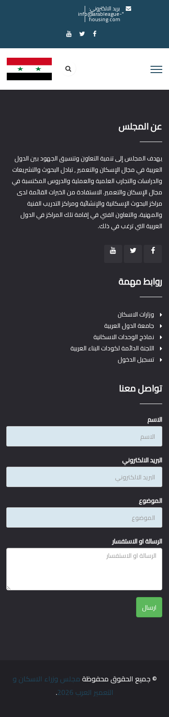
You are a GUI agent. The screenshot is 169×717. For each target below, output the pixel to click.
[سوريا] (29, 68)
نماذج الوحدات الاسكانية (123, 337)
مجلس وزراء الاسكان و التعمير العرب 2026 (63, 685)
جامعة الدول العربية (129, 325)
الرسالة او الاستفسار (137, 541)
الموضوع (150, 500)
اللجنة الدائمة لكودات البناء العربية (112, 348)
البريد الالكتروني (142, 459)
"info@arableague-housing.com (101, 16)
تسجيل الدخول (136, 359)
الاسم (154, 419)
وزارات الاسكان (136, 314)
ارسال (149, 607)
